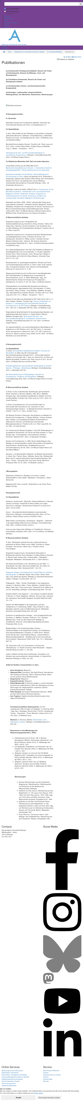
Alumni (6, 27)
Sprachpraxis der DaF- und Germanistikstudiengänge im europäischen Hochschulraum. (25, 154)
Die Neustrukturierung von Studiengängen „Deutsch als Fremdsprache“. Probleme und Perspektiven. (25, 375)
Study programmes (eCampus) (12, 1070)
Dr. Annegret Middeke (54, 52)
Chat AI (4, 1081)
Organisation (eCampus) (10, 1073)
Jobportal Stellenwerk (9, 1085)
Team (6, 20)
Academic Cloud (13, 1081)
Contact (7, 25)
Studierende (8, 18)
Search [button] (68, 57)
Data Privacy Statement (51, 1070)
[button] (4, 47)
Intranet (45, 1077)
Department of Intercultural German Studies (29, 52)
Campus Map (47, 1079)
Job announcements (9, 1083)
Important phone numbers (52, 1075)
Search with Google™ (12, 9)
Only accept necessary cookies (49, 1097)
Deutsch (77, 57)
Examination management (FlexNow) (14, 1075)
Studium (7, 16)
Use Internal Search (12, 11)
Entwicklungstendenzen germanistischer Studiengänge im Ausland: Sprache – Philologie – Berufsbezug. (29, 367)
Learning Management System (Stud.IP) (15, 1077)
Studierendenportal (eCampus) (12, 1079)
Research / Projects (11, 23)
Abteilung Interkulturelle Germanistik (14, 44)
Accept (18, 1097)
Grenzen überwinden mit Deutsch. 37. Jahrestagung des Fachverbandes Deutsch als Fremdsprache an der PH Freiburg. (28, 303)
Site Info (46, 1081)
